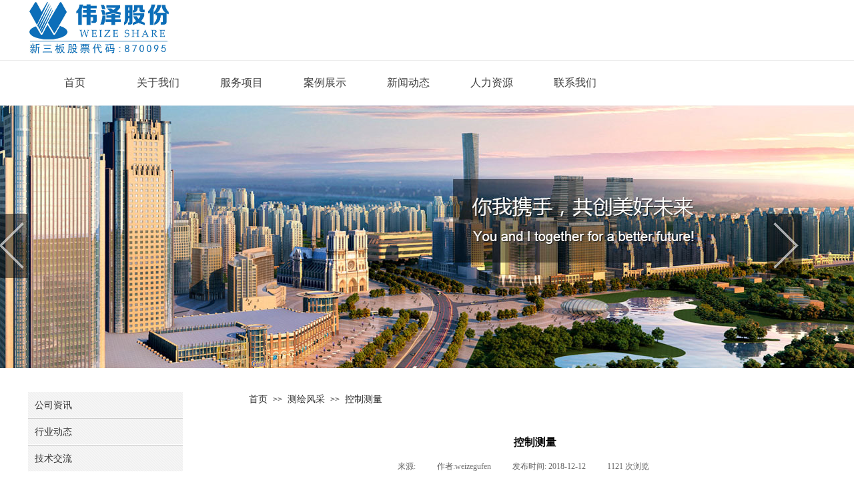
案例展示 (325, 82)
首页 (74, 82)
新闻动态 (408, 82)
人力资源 (491, 82)
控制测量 (363, 398)
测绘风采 (306, 398)
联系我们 (575, 82)
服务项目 (241, 82)
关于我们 (158, 82)
